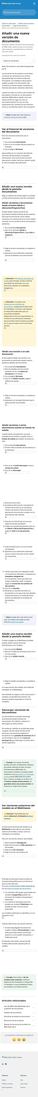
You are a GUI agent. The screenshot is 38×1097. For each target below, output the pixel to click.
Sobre (4, 1080)
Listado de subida (16, 622)
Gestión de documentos (26, 23)
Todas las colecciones (9, 23)
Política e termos (7, 1084)
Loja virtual (24, 1084)
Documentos (6, 26)
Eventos (22, 1087)
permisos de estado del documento (18, 888)
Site (21, 1080)
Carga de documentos (19, 26)
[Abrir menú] (34, 3)
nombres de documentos (13, 117)
